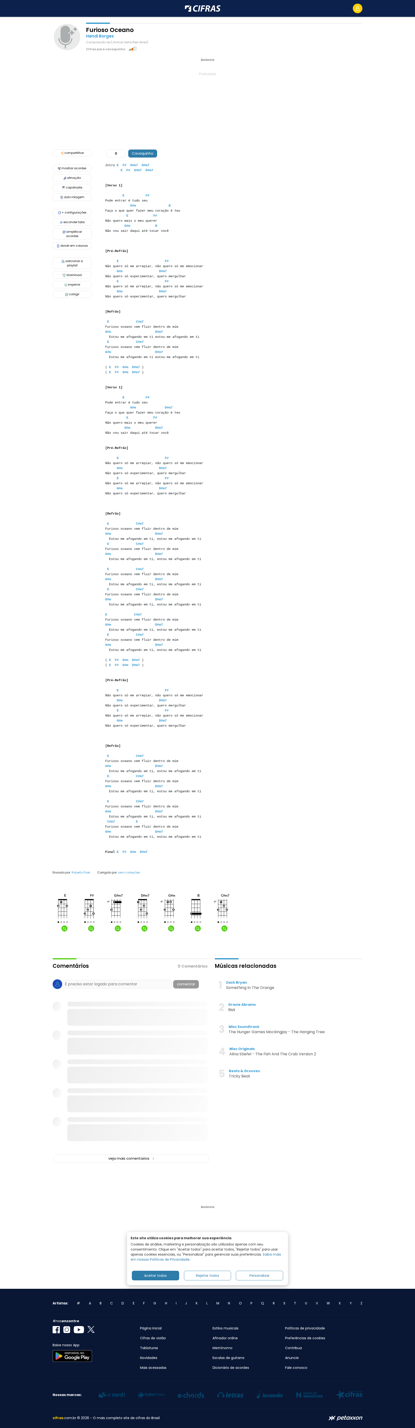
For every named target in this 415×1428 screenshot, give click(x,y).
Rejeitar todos (207, 1275)
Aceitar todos (155, 1275)
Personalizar (259, 1275)
